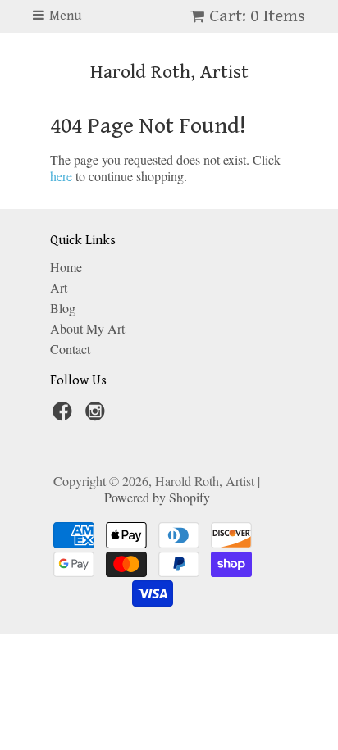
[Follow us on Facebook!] (65, 416)
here (61, 175)
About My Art (87, 328)
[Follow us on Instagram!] (97, 416)
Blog (62, 307)
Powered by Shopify (157, 497)
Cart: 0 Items (257, 16)
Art (58, 287)
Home (66, 266)
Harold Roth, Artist (169, 72)
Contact (70, 348)
